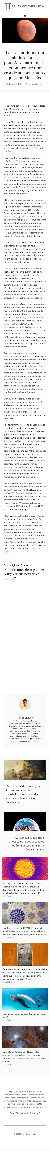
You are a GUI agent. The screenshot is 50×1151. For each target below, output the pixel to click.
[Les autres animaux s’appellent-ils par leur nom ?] (25, 1008)
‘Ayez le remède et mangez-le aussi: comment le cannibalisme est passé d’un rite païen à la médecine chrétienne (23, 794)
